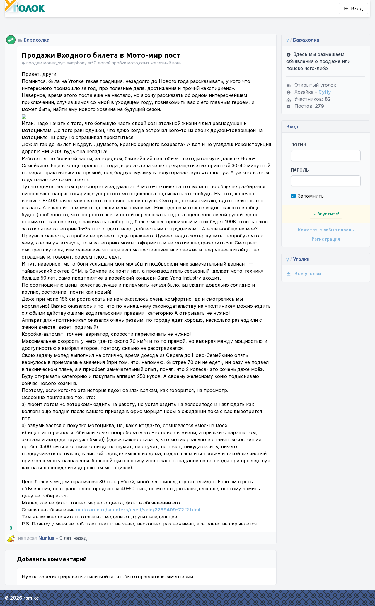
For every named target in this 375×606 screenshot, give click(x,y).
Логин (298, 144)
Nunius (46, 538)
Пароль (300, 169)
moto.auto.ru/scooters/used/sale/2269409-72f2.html (138, 510)
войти (106, 576)
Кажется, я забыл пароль (326, 229)
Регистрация (326, 239)
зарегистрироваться (63, 576)
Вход (357, 8)
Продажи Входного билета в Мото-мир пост (101, 55)
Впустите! (328, 213)
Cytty (324, 92)
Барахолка (37, 40)
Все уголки (307, 273)
